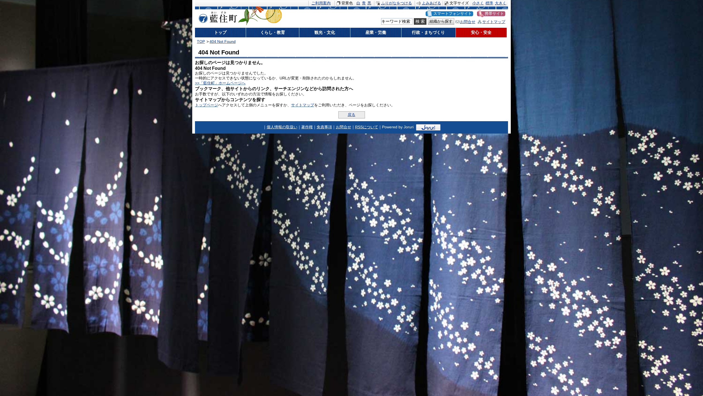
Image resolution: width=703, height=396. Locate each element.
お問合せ (467, 22)
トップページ (206, 105)
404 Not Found (223, 42)
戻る (351, 115)
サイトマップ (493, 22)
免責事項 (324, 127)
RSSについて (366, 127)
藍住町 (217, 16)
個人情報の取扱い (282, 127)
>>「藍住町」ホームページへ (220, 83)
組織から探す (441, 21)
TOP (201, 42)
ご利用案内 (321, 3)
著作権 (307, 127)
